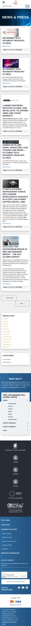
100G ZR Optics (6, 533)
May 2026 (5, 324)
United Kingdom (12, 419)
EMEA (5, 400)
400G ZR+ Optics (7, 537)
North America (9, 423)
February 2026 (6, 331)
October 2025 (6, 341)
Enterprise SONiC (7, 545)
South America (9, 427)
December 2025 (7, 336)
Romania (10, 416)
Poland (10, 414)
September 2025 (7, 344)
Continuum (19, 604)
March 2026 (6, 329)
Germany (10, 406)
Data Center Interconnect (9, 541)
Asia (5, 430)
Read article (7, 46)
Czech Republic (12, 403)
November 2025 (7, 339)
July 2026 (5, 319)
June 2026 (5, 321)
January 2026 (6, 334)
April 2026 (5, 326)
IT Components (7, 359)
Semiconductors (7, 362)
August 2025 (6, 347)
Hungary (10, 408)
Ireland (10, 411)
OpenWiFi (5, 549)
